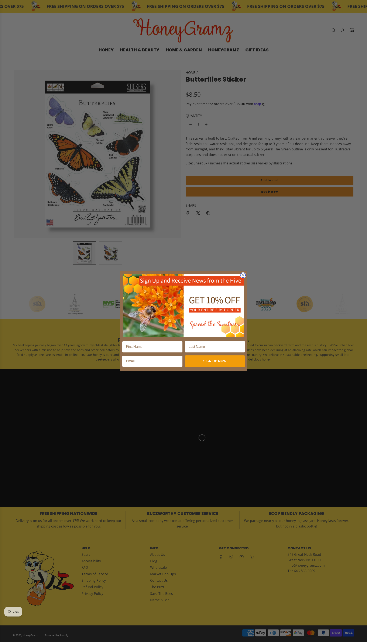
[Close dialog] (243, 275)
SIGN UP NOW (214, 361)
